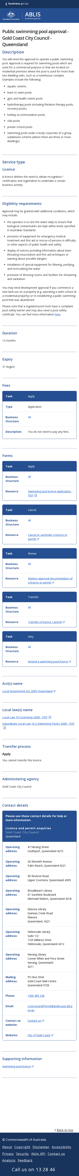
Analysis (9, 1160)
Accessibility (61, 1147)
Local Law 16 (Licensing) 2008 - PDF (26, 717)
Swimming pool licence (18, 1066)
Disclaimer (41, 1147)
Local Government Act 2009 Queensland (28, 691)
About (7, 1147)
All (29, 417)
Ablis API (38, 1154)
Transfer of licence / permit (46, 622)
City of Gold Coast (40, 1035)
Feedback (25, 1160)
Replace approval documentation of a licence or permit (50, 580)
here (57, 314)
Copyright (22, 1147)
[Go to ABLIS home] (21, 15)
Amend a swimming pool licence (49, 661)
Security (22, 1154)
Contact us (36, 1020)
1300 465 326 (36, 995)
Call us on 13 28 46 (33, 1169)
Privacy (8, 1154)
